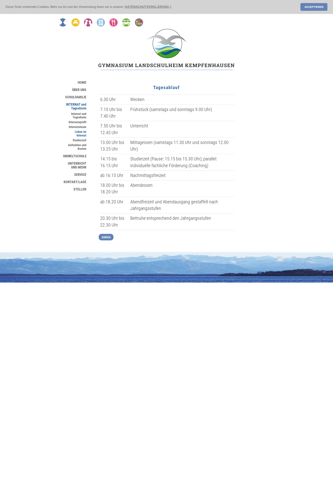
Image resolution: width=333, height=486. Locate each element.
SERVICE (80, 175)
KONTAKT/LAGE (75, 182)
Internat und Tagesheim (78, 115)
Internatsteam (77, 127)
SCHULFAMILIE (75, 97)
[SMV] (88, 22)
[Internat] (75, 22)
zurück (106, 237)
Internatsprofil (77, 122)
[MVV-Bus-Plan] (126, 22)
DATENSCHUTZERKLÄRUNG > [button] (148, 6)
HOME (82, 82)
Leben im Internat (80, 133)
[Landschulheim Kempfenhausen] (166, 43)
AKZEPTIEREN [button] (313, 6)
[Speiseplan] (113, 22)
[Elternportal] (139, 22)
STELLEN (79, 189)
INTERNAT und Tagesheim (76, 106)
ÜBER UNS (79, 90)
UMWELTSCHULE (74, 156)
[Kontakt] (63, 22)
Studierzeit (79, 140)
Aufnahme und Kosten (77, 147)
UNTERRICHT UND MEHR (77, 165)
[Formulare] (101, 22)
